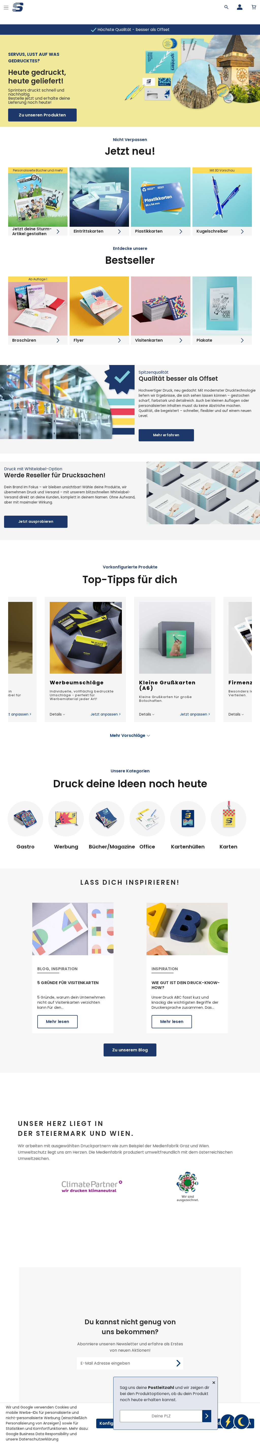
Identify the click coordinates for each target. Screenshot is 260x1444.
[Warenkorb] (254, 7)
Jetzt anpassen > (16, 714)
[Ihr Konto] (240, 7)
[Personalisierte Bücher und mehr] (38, 197)
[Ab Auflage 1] (38, 306)
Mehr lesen (57, 1021)
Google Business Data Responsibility (37, 1433)
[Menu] (6, 7)
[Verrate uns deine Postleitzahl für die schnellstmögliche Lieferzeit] (234, 1422)
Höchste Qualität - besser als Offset (133, 29)
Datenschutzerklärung (38, 1439)
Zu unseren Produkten (42, 115)
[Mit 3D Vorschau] (222, 197)
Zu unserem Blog (130, 1050)
